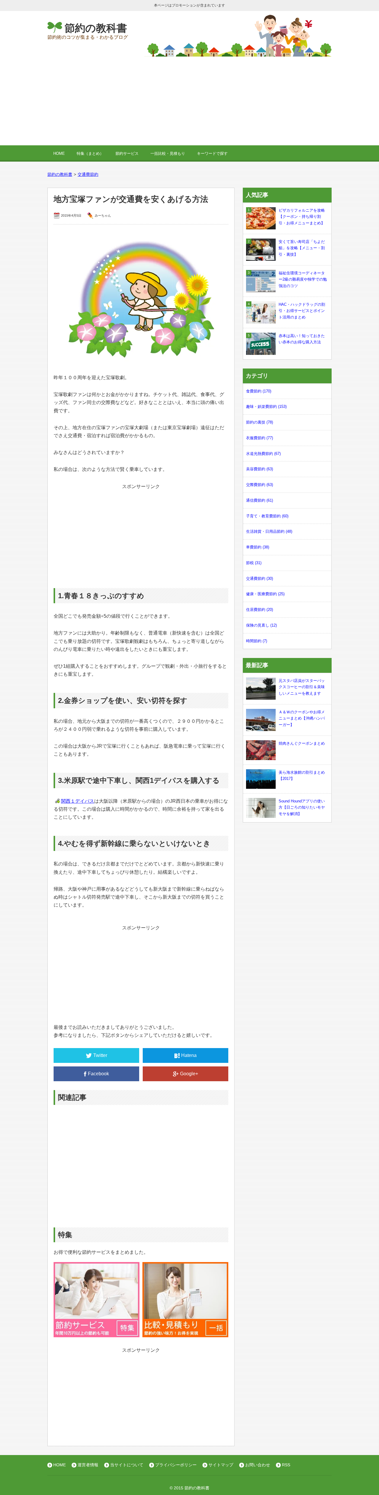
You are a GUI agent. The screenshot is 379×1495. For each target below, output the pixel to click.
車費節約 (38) (257, 547)
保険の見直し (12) (261, 625)
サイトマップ (220, 1464)
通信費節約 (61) (259, 500)
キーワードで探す (212, 153)
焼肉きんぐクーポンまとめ (302, 743)
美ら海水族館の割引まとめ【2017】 (302, 775)
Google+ (189, 1073)
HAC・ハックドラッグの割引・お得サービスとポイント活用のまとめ (302, 311)
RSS (286, 1464)
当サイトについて (126, 1464)
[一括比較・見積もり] (185, 1333)
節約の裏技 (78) (259, 422)
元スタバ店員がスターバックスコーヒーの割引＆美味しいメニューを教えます (302, 687)
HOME (59, 153)
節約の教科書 (96, 28)
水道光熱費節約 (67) (263, 453)
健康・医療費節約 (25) (265, 594)
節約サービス (127, 153)
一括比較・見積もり (167, 153)
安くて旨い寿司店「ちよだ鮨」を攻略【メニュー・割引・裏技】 (302, 248)
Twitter (100, 1055)
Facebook (98, 1073)
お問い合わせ (257, 1464)
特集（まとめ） (90, 153)
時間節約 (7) (256, 641)
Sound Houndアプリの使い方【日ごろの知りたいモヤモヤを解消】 (302, 807)
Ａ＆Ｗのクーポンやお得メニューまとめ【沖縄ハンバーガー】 (302, 718)
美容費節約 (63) (259, 469)
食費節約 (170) (258, 391)
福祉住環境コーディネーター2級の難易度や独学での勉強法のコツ (303, 279)
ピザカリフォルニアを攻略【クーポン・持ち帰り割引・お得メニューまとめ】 (302, 217)
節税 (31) (253, 563)
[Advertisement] (189, 100)
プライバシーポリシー (176, 1464)
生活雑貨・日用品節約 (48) (269, 531)
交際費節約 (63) (259, 484)
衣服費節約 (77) (259, 438)
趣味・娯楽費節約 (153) (266, 406)
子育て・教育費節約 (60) (267, 516)
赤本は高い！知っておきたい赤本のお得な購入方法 (302, 339)
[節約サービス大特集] (96, 1333)
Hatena (189, 1055)
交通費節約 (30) (259, 578)
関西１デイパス (77, 801)
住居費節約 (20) (259, 609)
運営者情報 (88, 1464)
